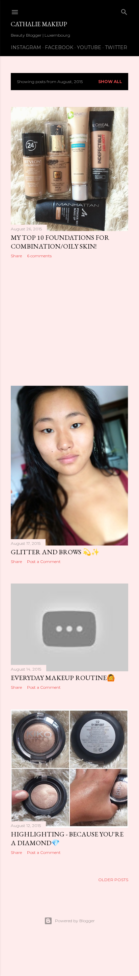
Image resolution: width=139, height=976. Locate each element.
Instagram (26, 47)
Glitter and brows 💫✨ (55, 552)
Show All (110, 81)
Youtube (89, 47)
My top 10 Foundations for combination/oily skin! (60, 242)
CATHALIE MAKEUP (39, 24)
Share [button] (16, 255)
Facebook (59, 47)
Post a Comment (44, 561)
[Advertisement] (69, 322)
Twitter (116, 47)
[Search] (124, 10)
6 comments (39, 255)
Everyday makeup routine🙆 (63, 677)
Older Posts (113, 879)
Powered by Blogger (75, 920)
